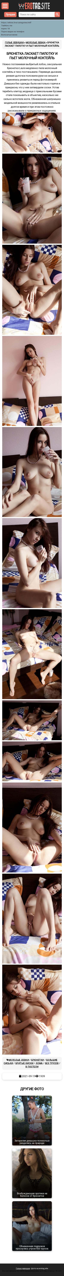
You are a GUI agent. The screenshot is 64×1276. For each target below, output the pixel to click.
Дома (39, 1063)
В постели (32, 1066)
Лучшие (10, 14)
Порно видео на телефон (12, 31)
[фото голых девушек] (34, 8)
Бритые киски (24, 1063)
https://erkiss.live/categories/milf (16, 22)
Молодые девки (19, 1060)
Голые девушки (23, 1268)
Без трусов (52, 1063)
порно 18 (5, 28)
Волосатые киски (9, 35)
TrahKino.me (6, 25)
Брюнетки (37, 1060)
